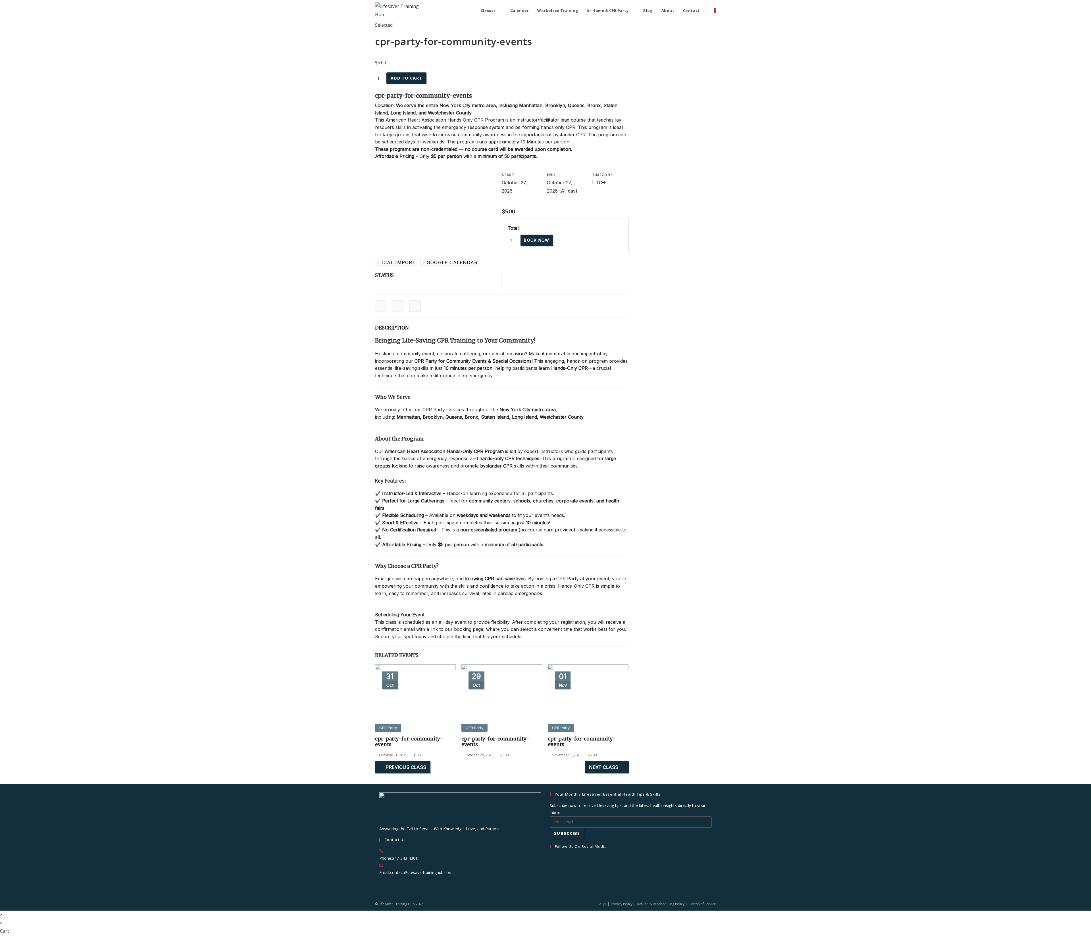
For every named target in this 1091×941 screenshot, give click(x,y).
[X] (551, 879)
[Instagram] (551, 864)
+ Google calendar (450, 262)
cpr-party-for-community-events (409, 742)
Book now (536, 240)
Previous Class (406, 767)
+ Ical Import (396, 262)
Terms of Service (702, 904)
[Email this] (415, 306)
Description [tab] (392, 328)
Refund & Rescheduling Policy (660, 904)
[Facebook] (551, 857)
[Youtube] (551, 886)
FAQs (601, 904)
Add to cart (406, 78)
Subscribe (567, 833)
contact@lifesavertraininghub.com (421, 872)
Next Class (603, 767)
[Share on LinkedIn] (397, 306)
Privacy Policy (621, 904)
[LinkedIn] (551, 872)
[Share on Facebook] (380, 306)
